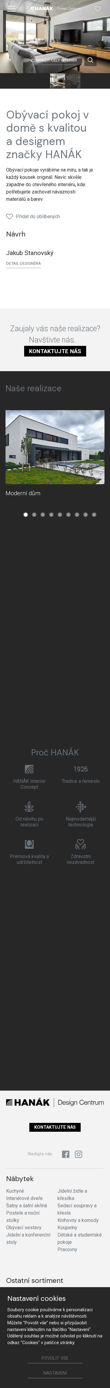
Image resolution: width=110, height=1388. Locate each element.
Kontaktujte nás (55, 351)
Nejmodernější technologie (81, 822)
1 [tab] (25, 514)
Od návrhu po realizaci (29, 822)
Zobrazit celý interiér (54, 60)
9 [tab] (94, 514)
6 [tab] (68, 514)
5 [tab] (59, 514)
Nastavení (55, 1373)
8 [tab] (85, 514)
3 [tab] (42, 514)
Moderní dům (23, 493)
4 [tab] (51, 514)
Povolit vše (55, 1358)
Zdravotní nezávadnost (80, 859)
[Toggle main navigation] (11, 8)
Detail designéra (23, 263)
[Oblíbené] (97, 8)
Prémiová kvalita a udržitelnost (29, 859)
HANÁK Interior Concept (29, 784)
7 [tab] (77, 514)
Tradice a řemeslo (81, 781)
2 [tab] (34, 514)
